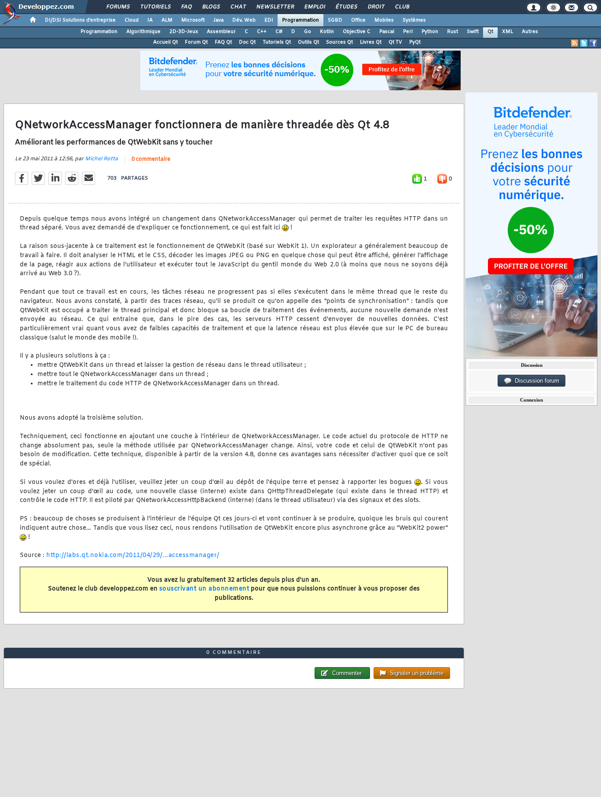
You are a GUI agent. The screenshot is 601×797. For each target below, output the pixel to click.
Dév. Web (244, 20)
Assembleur (221, 32)
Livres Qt (370, 42)
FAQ (186, 7)
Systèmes (414, 20)
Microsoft (193, 20)
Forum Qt (196, 42)
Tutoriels (155, 7)
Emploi (314, 7)
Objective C (356, 32)
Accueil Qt (165, 42)
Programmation (300, 20)
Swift (473, 32)
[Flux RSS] (574, 43)
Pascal (386, 32)
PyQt (415, 42)
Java (218, 20)
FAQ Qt (223, 42)
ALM (166, 20)
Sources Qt (339, 42)
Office (358, 20)
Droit (375, 7)
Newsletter (274, 7)
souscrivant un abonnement (204, 589)
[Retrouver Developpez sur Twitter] (583, 43)
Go (307, 32)
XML (507, 32)
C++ (262, 32)
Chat (237, 7)
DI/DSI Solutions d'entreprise (80, 20)
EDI (268, 20)
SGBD (335, 20)
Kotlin (327, 32)
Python (429, 32)
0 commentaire (151, 159)
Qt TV (395, 42)
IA (150, 20)
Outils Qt (308, 42)
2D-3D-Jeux (183, 32)
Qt (490, 32)
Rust (452, 32)
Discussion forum (535, 380)
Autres (530, 32)
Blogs (210, 7)
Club (402, 7)
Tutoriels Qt (277, 42)
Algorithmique (143, 32)
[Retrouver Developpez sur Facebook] (593, 43)
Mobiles (384, 20)
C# (278, 32)
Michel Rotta (101, 158)
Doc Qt (247, 42)
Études (346, 7)
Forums (117, 7)
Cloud (132, 20)
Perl (408, 32)
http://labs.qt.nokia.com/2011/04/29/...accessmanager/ (133, 555)
